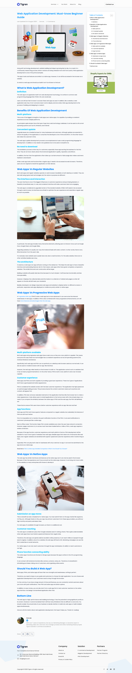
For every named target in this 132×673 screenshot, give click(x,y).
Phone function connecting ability (101, 61)
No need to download (98, 33)
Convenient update (98, 31)
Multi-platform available (99, 46)
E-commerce (51, 21)
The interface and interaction (100, 38)
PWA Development (83, 656)
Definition (95, 22)
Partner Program (102, 650)
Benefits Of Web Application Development (99, 25)
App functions (96, 51)
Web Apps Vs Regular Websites (99, 36)
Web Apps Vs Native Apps (98, 53)
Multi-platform (96, 28)
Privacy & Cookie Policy (65, 659)
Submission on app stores (99, 56)
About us (61, 650)
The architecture (97, 41)
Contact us (61, 653)
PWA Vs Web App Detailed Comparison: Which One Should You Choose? (45, 449)
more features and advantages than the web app (35, 301)
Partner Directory (102, 653)
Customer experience (98, 48)
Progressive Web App (24, 296)
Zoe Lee (41, 21)
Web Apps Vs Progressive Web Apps (101, 43)
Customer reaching (98, 58)
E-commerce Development (86, 650)
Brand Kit (61, 656)
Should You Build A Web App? (99, 63)
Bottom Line (94, 66)
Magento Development (85, 653)
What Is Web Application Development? (97, 18)
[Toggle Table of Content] (111, 15)
